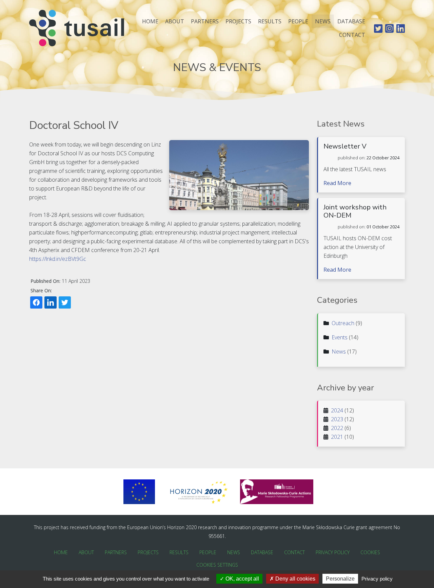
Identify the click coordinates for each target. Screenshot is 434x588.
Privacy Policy (333, 552)
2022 (337, 428)
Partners (205, 21)
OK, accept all (241, 579)
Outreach (343, 323)
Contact (352, 35)
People (298, 21)
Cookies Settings (217, 565)
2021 (337, 436)
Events (340, 337)
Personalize (340, 579)
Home (150, 21)
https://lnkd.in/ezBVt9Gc (57, 259)
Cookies (370, 552)
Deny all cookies (294, 579)
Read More (337, 183)
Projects (238, 21)
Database (351, 21)
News (323, 21)
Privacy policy (377, 579)
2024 (337, 410)
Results (269, 21)
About (174, 21)
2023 (337, 419)
